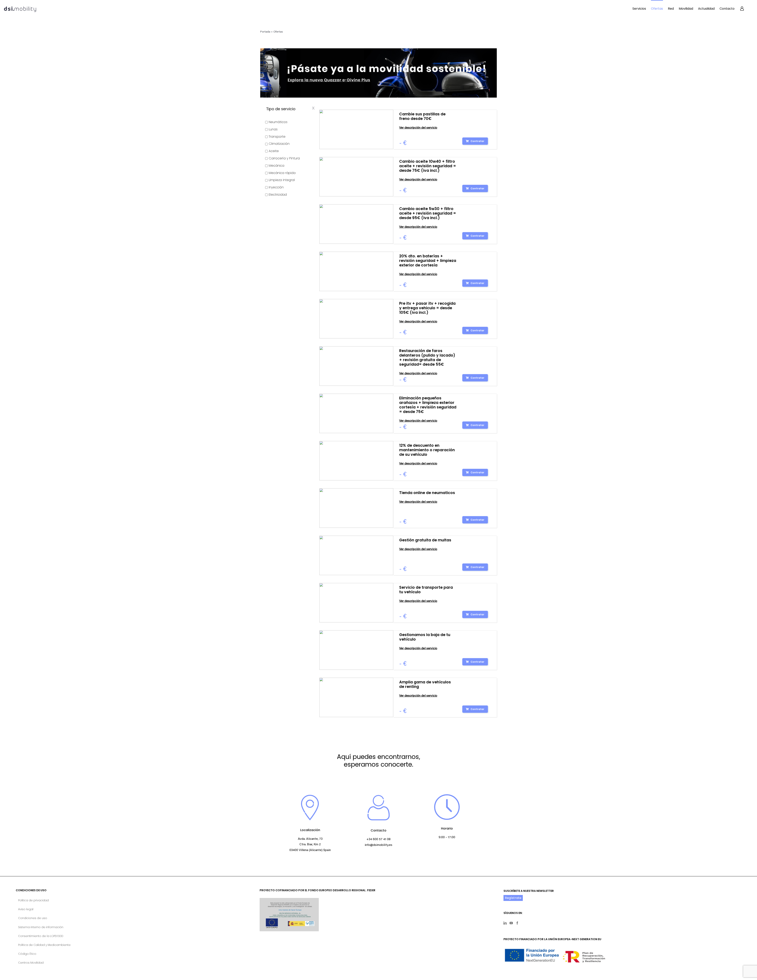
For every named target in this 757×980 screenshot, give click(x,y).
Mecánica (276, 165)
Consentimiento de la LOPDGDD (40, 936)
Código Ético (27, 954)
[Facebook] (517, 923)
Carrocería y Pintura (284, 158)
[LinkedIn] (505, 923)
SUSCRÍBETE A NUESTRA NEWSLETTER (528, 891)
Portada (265, 32)
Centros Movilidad (31, 963)
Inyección (276, 187)
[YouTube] (511, 923)
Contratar (477, 141)
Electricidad (278, 194)
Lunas (273, 129)
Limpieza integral (282, 180)
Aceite (274, 151)
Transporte (277, 136)
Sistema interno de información (40, 927)
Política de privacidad (33, 900)
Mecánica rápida (282, 173)
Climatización (279, 143)
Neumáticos (278, 122)
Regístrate (513, 898)
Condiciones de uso (32, 918)
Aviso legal (25, 909)
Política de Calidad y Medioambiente (44, 945)
